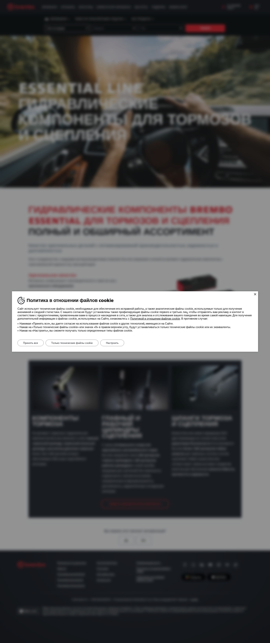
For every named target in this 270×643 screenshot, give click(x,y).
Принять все (30, 342)
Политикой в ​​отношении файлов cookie (155, 318)
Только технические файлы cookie (72, 342)
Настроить (112, 342)
